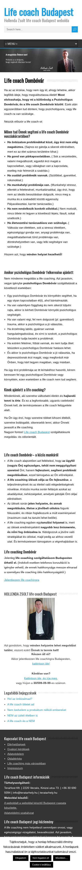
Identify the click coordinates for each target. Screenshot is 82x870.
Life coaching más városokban (26, 763)
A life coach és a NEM (21, 721)
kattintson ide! (41, 663)
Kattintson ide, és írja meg (40, 678)
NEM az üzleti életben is (22, 715)
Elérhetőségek (16, 744)
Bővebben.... (62, 858)
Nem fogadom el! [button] (41, 858)
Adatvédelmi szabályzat (19, 812)
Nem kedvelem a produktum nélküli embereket (36, 709)
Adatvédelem (15, 753)
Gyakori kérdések (18, 749)
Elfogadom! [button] (20, 858)
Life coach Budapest (38, 12)
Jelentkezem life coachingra (21, 579)
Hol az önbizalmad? (19, 698)
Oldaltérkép (14, 758)
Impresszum (15, 768)
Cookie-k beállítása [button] (41, 864)
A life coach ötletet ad (20, 704)
